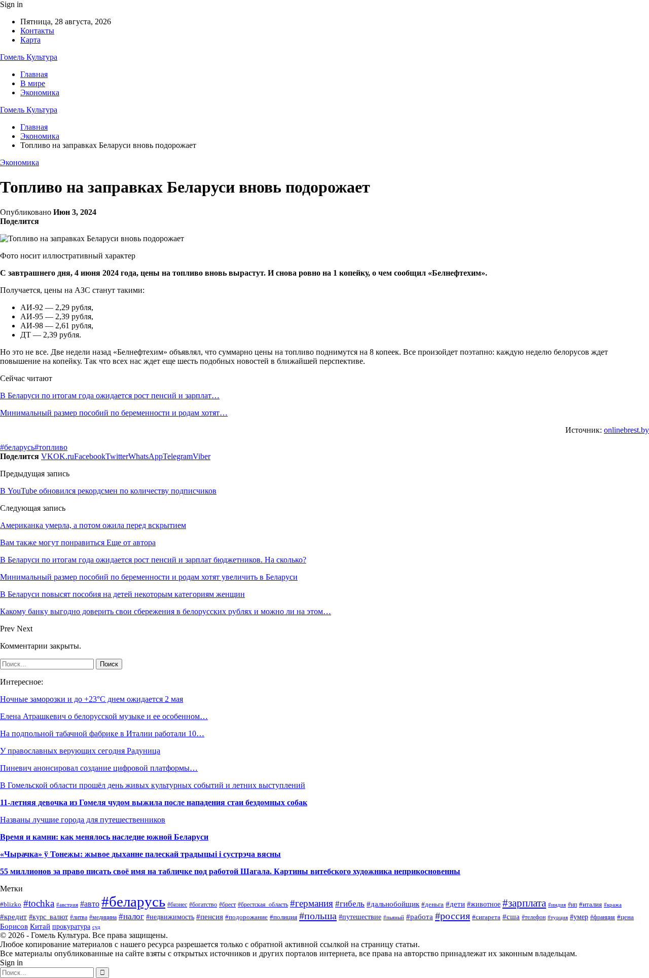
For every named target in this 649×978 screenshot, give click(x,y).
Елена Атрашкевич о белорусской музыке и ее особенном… (104, 716)
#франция (602, 917)
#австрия (67, 904)
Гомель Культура (28, 57)
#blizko (10, 904)
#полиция (283, 917)
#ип (572, 904)
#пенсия (209, 917)
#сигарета (486, 917)
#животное (483, 904)
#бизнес (177, 904)
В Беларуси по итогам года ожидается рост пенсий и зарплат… (110, 395)
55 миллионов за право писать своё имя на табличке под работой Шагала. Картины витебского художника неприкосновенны (230, 871)
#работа (419, 917)
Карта (30, 39)
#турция (558, 917)
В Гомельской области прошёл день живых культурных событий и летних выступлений (152, 785)
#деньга (432, 904)
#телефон (534, 917)
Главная (34, 74)
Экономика (39, 92)
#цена (625, 917)
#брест (227, 904)
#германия (311, 903)
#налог (131, 916)
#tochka (38, 903)
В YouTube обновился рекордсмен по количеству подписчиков (108, 490)
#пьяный (393, 917)
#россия (452, 915)
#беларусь (17, 447)
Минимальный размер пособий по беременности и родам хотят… (114, 412)
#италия (590, 904)
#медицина (103, 917)
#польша (318, 915)
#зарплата (524, 903)
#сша (511, 916)
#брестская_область (263, 904)
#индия (557, 904)
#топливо (50, 447)
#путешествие (360, 917)
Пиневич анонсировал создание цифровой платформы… (99, 768)
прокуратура (71, 926)
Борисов (14, 926)
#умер (579, 917)
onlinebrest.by (626, 430)
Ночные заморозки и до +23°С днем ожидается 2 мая (91, 699)
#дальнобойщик (393, 903)
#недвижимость (170, 917)
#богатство (203, 904)
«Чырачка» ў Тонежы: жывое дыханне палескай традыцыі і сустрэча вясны (140, 854)
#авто (89, 903)
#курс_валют (48, 917)
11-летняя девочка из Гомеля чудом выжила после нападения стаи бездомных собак (153, 802)
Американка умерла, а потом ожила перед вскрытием (93, 525)
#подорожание (246, 917)
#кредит (13, 917)
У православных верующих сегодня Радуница (80, 750)
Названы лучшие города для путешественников (82, 819)
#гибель (350, 904)
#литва (78, 917)
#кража (613, 904)
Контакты (37, 30)
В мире (32, 83)
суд (96, 927)
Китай (40, 926)
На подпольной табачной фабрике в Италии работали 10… (102, 733)
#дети (455, 904)
